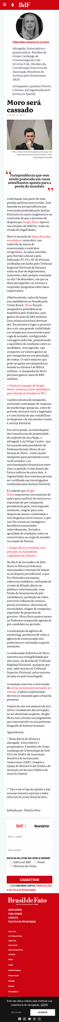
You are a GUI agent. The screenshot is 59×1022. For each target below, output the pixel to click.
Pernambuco (13, 991)
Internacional (15, 936)
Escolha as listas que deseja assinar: (29, 858)
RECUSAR (16, 1012)
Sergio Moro (31, 222)
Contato (13, 917)
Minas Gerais (13, 975)
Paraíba (11, 981)
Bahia (10, 959)
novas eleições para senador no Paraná (29, 690)
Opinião (11, 954)
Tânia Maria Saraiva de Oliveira (30, 42)
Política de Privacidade (22, 921)
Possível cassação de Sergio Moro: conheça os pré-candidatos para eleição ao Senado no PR (28, 389)
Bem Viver (12, 945)
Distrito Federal (14, 970)
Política (12, 931)
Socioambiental (15, 950)
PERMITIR (42, 1012)
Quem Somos (15, 909)
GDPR (44, 1005)
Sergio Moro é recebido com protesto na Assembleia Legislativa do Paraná (26, 551)
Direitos (12, 941)
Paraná (11, 986)
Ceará (10, 965)
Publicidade (15, 913)
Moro (28, 305)
